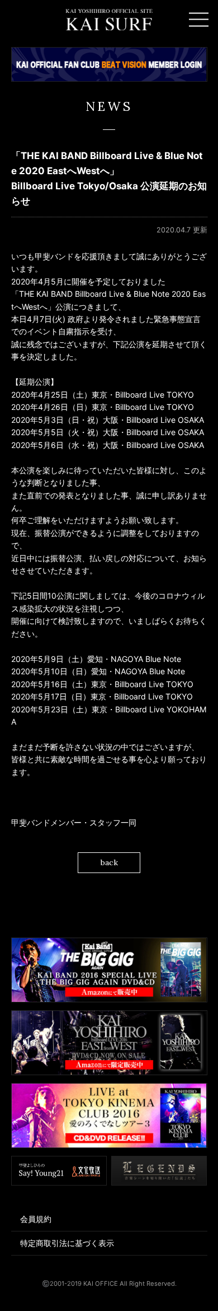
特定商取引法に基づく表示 (67, 1243)
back (109, 862)
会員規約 (35, 1219)
